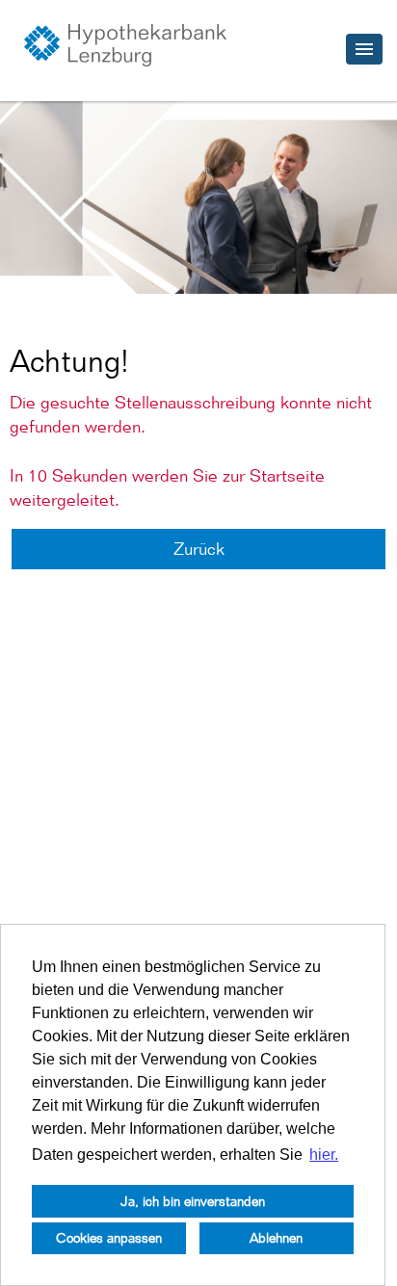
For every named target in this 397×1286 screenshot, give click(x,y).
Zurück (199, 548)
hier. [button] (323, 1154)
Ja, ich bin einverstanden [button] (192, 1201)
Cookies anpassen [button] (109, 1237)
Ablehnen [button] (276, 1237)
